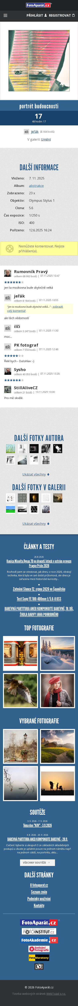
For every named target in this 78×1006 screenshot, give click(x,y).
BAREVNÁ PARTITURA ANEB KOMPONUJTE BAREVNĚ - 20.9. (37, 839)
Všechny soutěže (35, 862)
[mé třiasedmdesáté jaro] (10, 448)
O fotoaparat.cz (39, 885)
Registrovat (60, 15)
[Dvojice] (10, 497)
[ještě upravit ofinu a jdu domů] (34, 460)
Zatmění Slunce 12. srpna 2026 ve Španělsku (39, 589)
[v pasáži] (34, 448)
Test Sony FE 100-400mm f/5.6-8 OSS (39, 599)
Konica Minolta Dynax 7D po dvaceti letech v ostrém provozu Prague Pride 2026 (39, 563)
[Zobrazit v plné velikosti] (39, 61)
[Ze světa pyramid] (34, 509)
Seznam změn (39, 892)
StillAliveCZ (26, 387)
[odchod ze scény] (45, 460)
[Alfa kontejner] (10, 509)
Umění (46, 139)
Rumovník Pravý (31, 271)
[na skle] (45, 509)
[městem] (45, 448)
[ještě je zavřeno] (10, 460)
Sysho (20, 369)
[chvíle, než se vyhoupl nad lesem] (57, 497)
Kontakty (39, 905)
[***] (22, 497)
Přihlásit (35, 15)
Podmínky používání (39, 898)
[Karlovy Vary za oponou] (57, 448)
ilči (17, 326)
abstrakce (36, 185)
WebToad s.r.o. (56, 994)
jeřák (35, 131)
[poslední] (22, 460)
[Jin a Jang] (22, 509)
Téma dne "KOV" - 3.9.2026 (37, 825)
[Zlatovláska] (34, 497)
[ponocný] (22, 448)
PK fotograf (26, 345)
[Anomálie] (45, 497)
